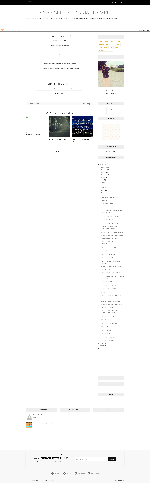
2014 (101, 343)
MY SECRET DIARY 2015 (108, 340)
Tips (115, 18)
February (103, 192)
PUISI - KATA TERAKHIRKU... (109, 323)
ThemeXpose (40, 480)
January (103, 195)
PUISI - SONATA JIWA (107, 257)
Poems (53, 18)
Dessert (106, 41)
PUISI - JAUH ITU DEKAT (108, 333)
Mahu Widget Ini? (111, 388)
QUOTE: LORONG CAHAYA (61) (58, 141)
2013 (101, 345)
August (103, 177)
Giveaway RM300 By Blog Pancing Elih (43, 423)
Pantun (88, 18)
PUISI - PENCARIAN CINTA (108, 254)
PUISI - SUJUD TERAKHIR (108, 316)
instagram (102, 112)
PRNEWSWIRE (45, 18)
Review (106, 47)
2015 (101, 164)
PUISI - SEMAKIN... (106, 330)
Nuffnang (101, 44)
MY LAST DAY (105, 250)
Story (111, 47)
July (102, 180)
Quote (62, 93)
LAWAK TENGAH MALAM (108, 337)
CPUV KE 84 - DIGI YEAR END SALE (111, 272)
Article (100, 41)
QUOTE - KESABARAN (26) (108, 288)
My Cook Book (79, 18)
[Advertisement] (75, 25)
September (104, 174)
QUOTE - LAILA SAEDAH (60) (80, 141)
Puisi (113, 44)
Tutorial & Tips (102, 50)
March (103, 190)
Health (119, 41)
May (102, 185)
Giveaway (113, 41)
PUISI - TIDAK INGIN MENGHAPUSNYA (112, 207)
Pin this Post (77, 89)
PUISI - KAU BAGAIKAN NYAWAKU (111, 301)
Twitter (111, 112)
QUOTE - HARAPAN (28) (108, 282)
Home (28, 18)
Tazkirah (117, 47)
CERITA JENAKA (107, 18)
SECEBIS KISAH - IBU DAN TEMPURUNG (112, 232)
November (104, 169)
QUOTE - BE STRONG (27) (108, 285)
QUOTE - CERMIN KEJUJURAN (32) (111, 216)
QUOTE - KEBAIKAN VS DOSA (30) (111, 223)
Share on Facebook (45, 89)
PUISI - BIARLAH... (106, 326)
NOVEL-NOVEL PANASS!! (108, 203)
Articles (61, 18)
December (104, 167)
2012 (101, 348)
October (103, 172)
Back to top (119, 480)
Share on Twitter (62, 89)
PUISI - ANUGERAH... (107, 320)
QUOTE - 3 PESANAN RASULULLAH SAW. (33, 133)
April (102, 187)
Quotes (68, 18)
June (102, 182)
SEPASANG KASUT (106, 292)
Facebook (120, 112)
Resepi (100, 47)
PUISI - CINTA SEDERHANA (108, 247)
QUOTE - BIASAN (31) (107, 219)
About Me (35, 18)
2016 (101, 162)
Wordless (97, 18)
